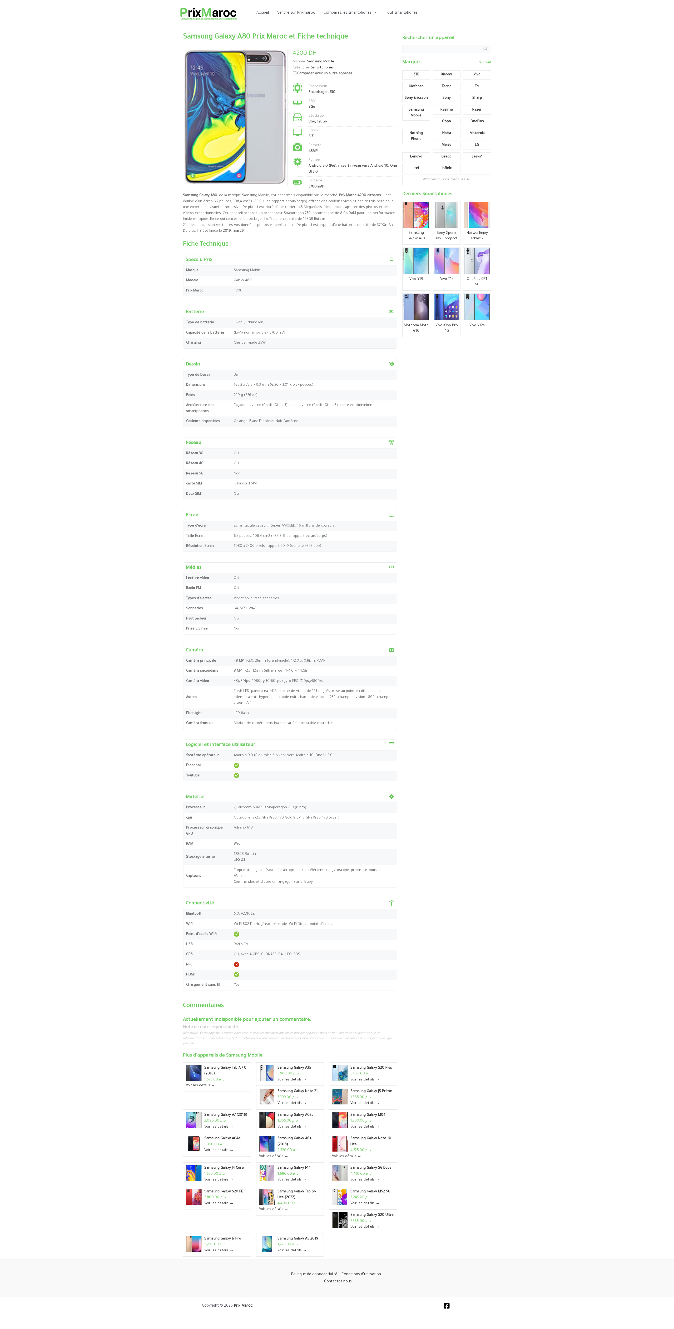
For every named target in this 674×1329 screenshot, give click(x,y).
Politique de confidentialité (314, 1275)
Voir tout (485, 62)
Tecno (447, 86)
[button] (374, 13)
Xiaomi (446, 75)
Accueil (262, 13)
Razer (477, 110)
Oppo (446, 121)
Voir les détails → (200, 1086)
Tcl (477, 86)
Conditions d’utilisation (361, 1275)
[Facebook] (447, 1306)
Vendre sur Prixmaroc (296, 13)
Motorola (477, 133)
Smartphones (322, 68)
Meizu (446, 145)
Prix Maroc (243, 1306)
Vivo (477, 75)
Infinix (447, 168)
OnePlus (477, 121)
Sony (447, 98)
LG (477, 145)
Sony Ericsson (416, 98)
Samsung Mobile (244, 1055)
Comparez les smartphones (347, 13)
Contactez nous (338, 1282)
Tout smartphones (401, 13)
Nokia (446, 133)
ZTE (416, 75)
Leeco (447, 157)
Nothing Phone (416, 136)
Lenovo (416, 157)
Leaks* (477, 157)
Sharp (477, 98)
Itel (416, 168)
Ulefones (416, 86)
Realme (446, 110)
